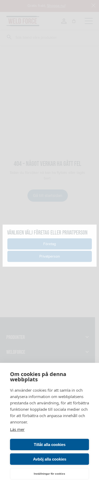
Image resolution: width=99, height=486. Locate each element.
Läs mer (17, 429)
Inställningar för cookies (49, 473)
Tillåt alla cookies (49, 444)
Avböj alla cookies (49, 459)
